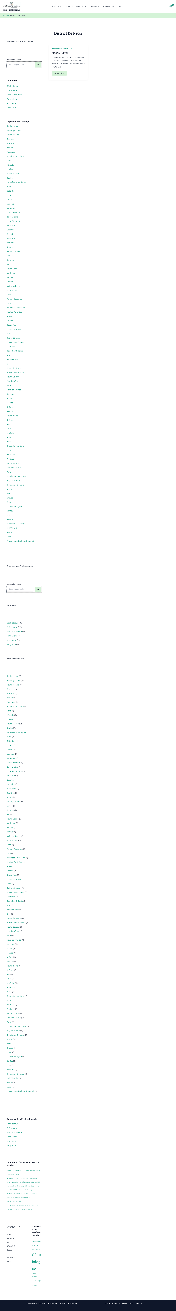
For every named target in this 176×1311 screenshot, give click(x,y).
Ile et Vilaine (12, 217)
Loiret (9, 195)
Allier (9, 437)
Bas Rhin (11, 243)
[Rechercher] (38, 64)
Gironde (10, 143)
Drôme (10, 420)
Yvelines (10, 459)
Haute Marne (13, 173)
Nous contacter (135, 1303)
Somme (10, 260)
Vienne (10, 148)
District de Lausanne (16, 476)
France (10, 403)
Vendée (10, 277)
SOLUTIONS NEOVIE (14, 1201)
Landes (10, 320)
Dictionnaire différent (13, 1174)
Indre (9, 441)
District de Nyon (14, 506)
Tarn (9, 303)
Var (8, 264)
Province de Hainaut (16, 372)
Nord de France (14, 390)
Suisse (9, 398)
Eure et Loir (12, 290)
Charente (11, 346)
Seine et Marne (14, 467)
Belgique (10, 394)
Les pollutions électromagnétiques (18, 1186)
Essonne (10, 230)
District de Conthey (16, 524)
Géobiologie (33, 1178)
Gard (9, 160)
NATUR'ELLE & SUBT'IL (15, 1194)
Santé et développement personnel (18, 1197)
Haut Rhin (11, 238)
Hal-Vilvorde (12, 528)
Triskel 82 (31, 1209)
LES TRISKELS (12, 1190)
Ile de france (12, 126)
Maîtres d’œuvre (14, 95)
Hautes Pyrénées (14, 312)
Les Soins (35, 1186)
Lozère (10, 169)
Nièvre (9, 489)
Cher (9, 502)
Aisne (9, 532)
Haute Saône (13, 269)
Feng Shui (11, 108)
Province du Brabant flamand (20, 541)
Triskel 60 (16, 1209)
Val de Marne (13, 463)
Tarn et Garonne (14, 299)
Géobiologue (12, 86)
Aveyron (10, 519)
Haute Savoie (13, 377)
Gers (9, 333)
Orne (9, 294)
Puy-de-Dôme (13, 480)
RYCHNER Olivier (60, 52)
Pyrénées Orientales (16, 307)
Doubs (10, 178)
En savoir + (59, 74)
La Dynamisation (13, 1182)
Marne (9, 537)
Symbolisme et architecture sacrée (18, 1205)
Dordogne (11, 325)
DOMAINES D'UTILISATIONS (17, 1178)
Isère (9, 493)
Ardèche (10, 433)
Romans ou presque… (31, 1194)
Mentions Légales (119, 1303)
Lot (8, 515)
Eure (9, 450)
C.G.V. (107, 1303)
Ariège (9, 316)
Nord (9, 355)
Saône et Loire (13, 338)
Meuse (10, 256)
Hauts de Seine (14, 368)
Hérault (10, 165)
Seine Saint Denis (15, 351)
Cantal (10, 511)
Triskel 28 (34, 1205)
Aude (9, 186)
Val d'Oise (11, 454)
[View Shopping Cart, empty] (170, 6)
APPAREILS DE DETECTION (15, 1170)
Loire (9, 429)
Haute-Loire (12, 416)
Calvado (10, 234)
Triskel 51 (9, 1209)
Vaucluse (11, 152)
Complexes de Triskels (32, 1170)
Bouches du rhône (15, 156)
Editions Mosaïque (11, 9)
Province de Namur (15, 342)
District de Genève (15, 485)
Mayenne (11, 208)
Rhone (10, 247)
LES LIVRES (35, 1182)
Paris (9, 472)
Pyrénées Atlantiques (16, 182)
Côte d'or (11, 191)
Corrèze (10, 139)
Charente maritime (15, 446)
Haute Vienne (13, 135)
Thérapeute (12, 90)
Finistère (11, 225)
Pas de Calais (13, 359)
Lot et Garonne (14, 329)
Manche (10, 204)
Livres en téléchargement (27, 1190)
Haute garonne (13, 130)
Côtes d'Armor (13, 212)
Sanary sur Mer (14, 251)
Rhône (10, 407)
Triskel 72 (23, 1209)
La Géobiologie (25, 1182)
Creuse (10, 498)
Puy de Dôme (13, 381)
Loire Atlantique (14, 221)
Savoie (10, 411)
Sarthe (10, 282)
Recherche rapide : (14, 60)
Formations (12, 99)
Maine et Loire (13, 286)
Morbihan (11, 273)
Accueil (6, 15)
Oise (9, 364)
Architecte (11, 103)
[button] (60, 6)
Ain (8, 424)
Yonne (9, 199)
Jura (9, 385)
